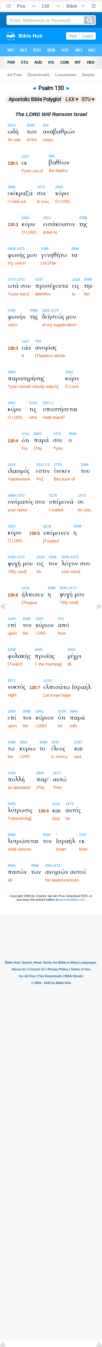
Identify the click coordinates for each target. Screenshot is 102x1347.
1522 (47, 218)
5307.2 (48, 403)
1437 (25, 342)
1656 (55, 742)
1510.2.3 (43, 465)
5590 (12, 557)
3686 (12, 495)
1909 (12, 711)
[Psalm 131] (95, 619)
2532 (78, 742)
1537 (25, 156)
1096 (45, 249)
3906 (12, 372)
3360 (71, 650)
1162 (46, 310)
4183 (12, 773)
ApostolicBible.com (71, 899)
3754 (25, 434)
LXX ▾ (72, 99)
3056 (65, 557)
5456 (12, 249)
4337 (39, 280)
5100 (33, 403)
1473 (41, 187)
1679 (25, 588)
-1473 (20, 249)
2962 (59, 187)
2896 (12, 187)
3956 (12, 866)
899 (52, 156)
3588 (31, 125)
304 (46, 125)
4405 (38, 650)
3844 (38, 434)
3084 (12, 835)
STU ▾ (87, 99)
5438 (12, 650)
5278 (53, 495)
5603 (12, 125)
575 (61, 619)
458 (38, 341)
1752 (58, 465)
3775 (12, 280)
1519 (76, 280)
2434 (12, 465)
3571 (12, 681)
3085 (12, 804)
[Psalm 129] (7, 619)
